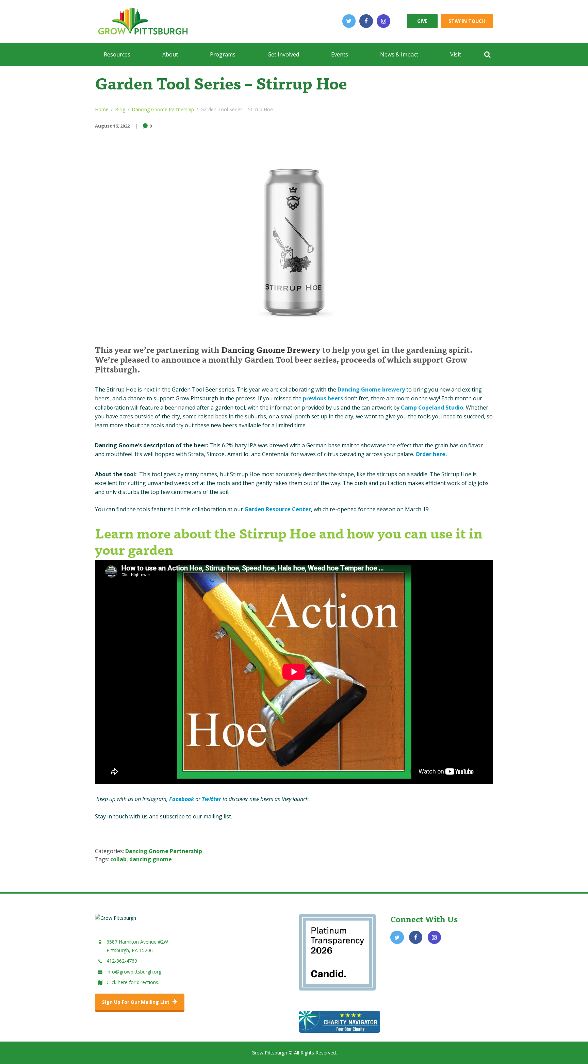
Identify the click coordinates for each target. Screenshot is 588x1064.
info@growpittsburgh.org (134, 971)
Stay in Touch (466, 21)
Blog (120, 109)
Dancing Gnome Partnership (163, 109)
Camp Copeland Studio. (432, 407)
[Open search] (487, 54)
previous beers (323, 398)
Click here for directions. (133, 982)
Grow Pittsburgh (269, 1052)
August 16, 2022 (112, 126)
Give (422, 21)
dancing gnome (150, 859)
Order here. (431, 454)
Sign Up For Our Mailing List (136, 1002)
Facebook (182, 799)
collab (118, 859)
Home (102, 109)
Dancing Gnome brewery (371, 389)
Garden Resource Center (277, 509)
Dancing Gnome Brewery (271, 349)
